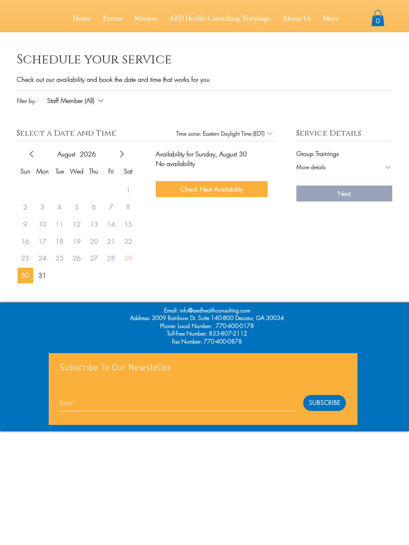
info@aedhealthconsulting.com (215, 310)
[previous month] (31, 154)
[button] (378, 18)
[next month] (122, 154)
